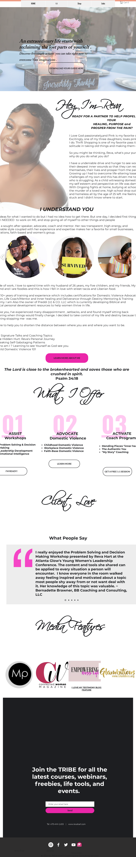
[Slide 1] (74, 600)
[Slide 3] (71, 600)
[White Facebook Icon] (58, 844)
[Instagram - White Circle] (50, 844)
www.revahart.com (77, 824)
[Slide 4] (65, 600)
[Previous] (10, 574)
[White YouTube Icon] (73, 844)
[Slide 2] (68, 600)
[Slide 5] (77, 600)
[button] (125, 2)
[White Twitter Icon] (65, 844)
